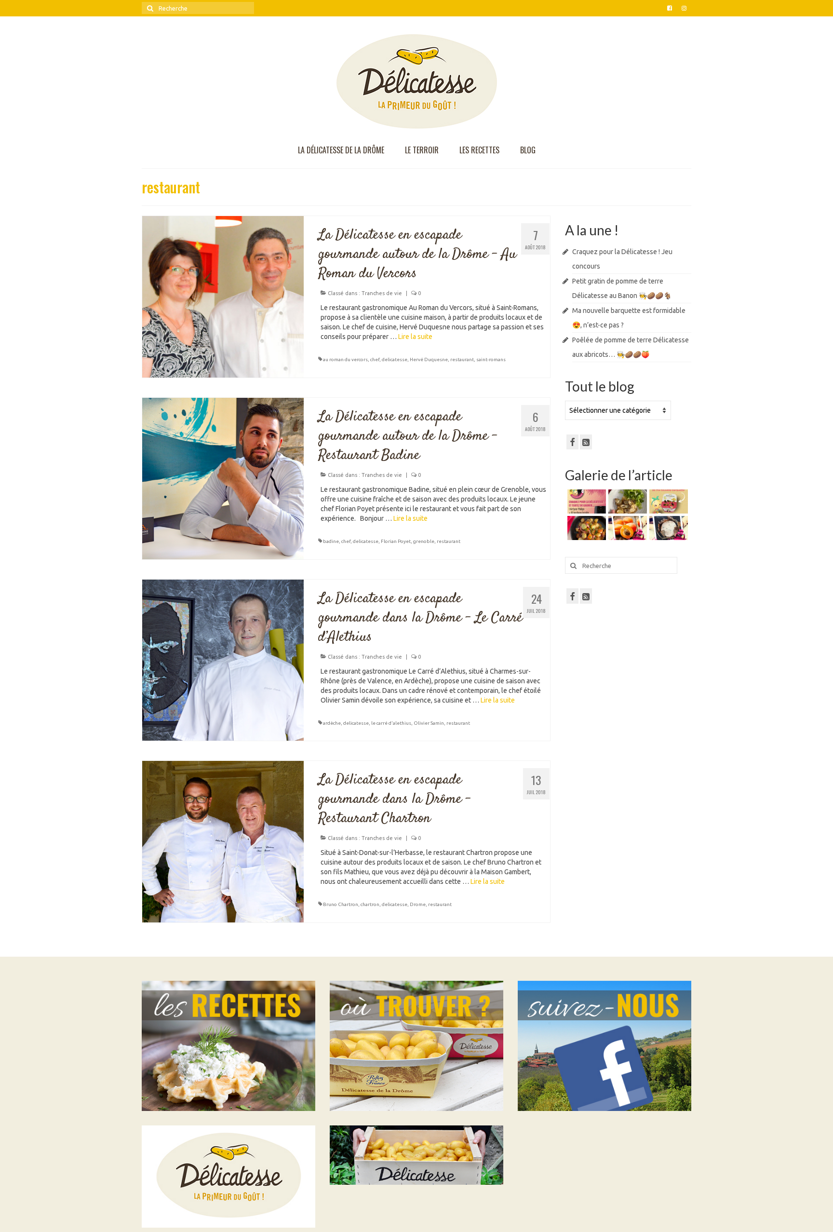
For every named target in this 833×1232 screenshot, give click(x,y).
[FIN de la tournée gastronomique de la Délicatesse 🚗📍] (626, 528)
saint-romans (491, 359)
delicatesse (394, 359)
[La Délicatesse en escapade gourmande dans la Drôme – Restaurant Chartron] (223, 841)
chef (374, 359)
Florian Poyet (396, 541)
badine (331, 541)
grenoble (423, 541)
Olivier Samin (429, 723)
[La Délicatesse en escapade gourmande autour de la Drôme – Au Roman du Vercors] (223, 296)
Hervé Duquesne (429, 359)
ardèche (332, 723)
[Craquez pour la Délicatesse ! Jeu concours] (585, 501)
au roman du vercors (345, 359)
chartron (370, 904)
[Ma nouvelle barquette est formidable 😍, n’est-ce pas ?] (667, 501)
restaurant (462, 359)
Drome (418, 904)
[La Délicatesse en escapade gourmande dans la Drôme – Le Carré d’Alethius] (223, 659)
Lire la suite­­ (415, 336)
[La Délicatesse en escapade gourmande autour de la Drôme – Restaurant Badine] (223, 478)
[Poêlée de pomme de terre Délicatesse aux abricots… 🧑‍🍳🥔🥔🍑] (585, 528)
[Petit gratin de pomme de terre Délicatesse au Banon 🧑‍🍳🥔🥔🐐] (626, 501)
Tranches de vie (382, 293)
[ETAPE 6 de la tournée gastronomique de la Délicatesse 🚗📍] (667, 528)
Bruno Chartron (340, 904)
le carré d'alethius (391, 723)
